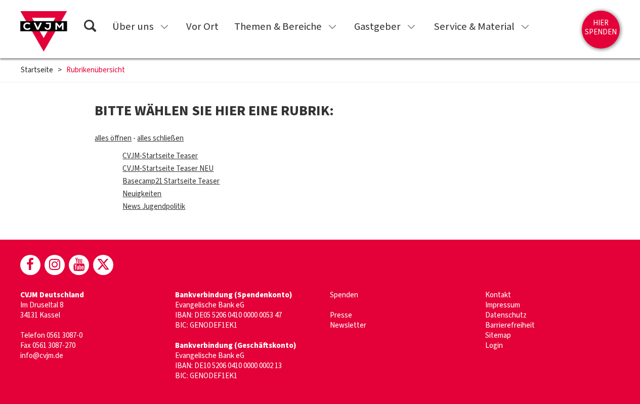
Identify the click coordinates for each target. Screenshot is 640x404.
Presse (341, 315)
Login (494, 345)
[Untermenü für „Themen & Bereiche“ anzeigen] (332, 27)
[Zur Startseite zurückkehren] (43, 31)
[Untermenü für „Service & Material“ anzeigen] (525, 27)
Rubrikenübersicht (95, 70)
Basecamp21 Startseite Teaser (171, 181)
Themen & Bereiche (278, 26)
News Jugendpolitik (153, 206)
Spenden (344, 295)
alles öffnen (113, 138)
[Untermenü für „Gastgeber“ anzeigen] (411, 27)
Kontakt (498, 295)
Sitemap (498, 335)
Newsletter (348, 325)
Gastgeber (377, 26)
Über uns (133, 26)
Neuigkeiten (141, 194)
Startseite (37, 70)
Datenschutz (506, 315)
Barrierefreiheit (510, 325)
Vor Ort (202, 26)
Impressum (502, 305)
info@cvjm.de (41, 355)
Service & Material (474, 26)
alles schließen (160, 138)
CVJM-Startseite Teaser (160, 156)
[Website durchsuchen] (90, 27)
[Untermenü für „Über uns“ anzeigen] (164, 27)
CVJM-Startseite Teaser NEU (168, 168)
